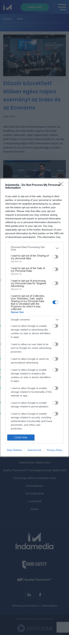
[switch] (55, 257)
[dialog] (34, 317)
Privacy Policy (54, 450)
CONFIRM (20, 437)
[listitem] (34, 248)
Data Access (34, 450)
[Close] (62, 185)
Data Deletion (14, 450)
